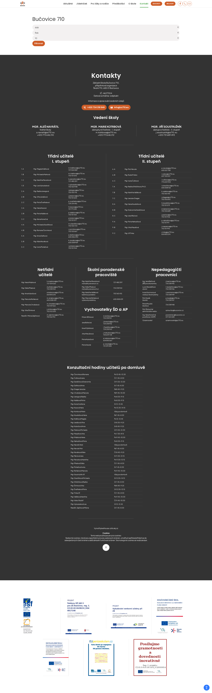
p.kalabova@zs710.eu (76, 213)
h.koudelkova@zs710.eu (170, 203)
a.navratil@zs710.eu (45, 132)
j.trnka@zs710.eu (167, 232)
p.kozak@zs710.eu (172, 298)
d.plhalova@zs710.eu (55, 287)
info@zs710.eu (121, 107)
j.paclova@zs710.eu (168, 215)
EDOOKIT (156, 3)
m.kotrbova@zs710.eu (106, 132)
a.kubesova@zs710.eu (55, 292)
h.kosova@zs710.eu (75, 207)
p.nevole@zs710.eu (168, 168)
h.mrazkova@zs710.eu (55, 281)
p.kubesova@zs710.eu (111, 338)
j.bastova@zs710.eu (173, 281)
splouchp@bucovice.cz (175, 310)
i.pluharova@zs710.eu (76, 246)
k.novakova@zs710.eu (76, 240)
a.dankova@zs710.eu (76, 235)
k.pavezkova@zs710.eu (77, 179)
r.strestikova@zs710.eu (170, 186)
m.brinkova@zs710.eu (111, 316)
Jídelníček (81, 3)
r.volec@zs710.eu (167, 174)
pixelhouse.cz (105, 528)
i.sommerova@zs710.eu (174, 292)
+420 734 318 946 (96, 107)
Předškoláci (118, 3)
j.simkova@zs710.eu (54, 309)
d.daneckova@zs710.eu (170, 209)
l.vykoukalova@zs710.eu (77, 185)
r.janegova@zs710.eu (76, 190)
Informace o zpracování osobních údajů (106, 101)
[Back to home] (22, 3)
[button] (106, 547)
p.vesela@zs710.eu (110, 344)
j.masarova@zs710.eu (169, 226)
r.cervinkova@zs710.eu (76, 229)
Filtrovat (38, 43)
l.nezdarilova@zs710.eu (174, 287)
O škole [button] (132, 3)
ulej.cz (115, 528)
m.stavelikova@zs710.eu (77, 224)
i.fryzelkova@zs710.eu (111, 327)
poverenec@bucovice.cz (175, 315)
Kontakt (144, 3)
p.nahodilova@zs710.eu (170, 220)
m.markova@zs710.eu (76, 173)
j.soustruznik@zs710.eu (166, 132)
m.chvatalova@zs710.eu (56, 304)
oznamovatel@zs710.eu (174, 320)
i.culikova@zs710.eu (168, 180)
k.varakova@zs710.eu (169, 191)
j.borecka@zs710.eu (110, 322)
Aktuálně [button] (68, 3)
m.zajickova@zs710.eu (55, 315)
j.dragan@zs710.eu (168, 197)
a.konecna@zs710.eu (76, 218)
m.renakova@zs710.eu (55, 298)
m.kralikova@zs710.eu (76, 168)
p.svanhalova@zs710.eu (77, 201)
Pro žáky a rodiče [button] (100, 3)
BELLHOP (170, 3)
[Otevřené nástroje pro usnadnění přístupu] (207, 688)
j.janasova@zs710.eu (76, 196)
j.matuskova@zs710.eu (111, 333)
